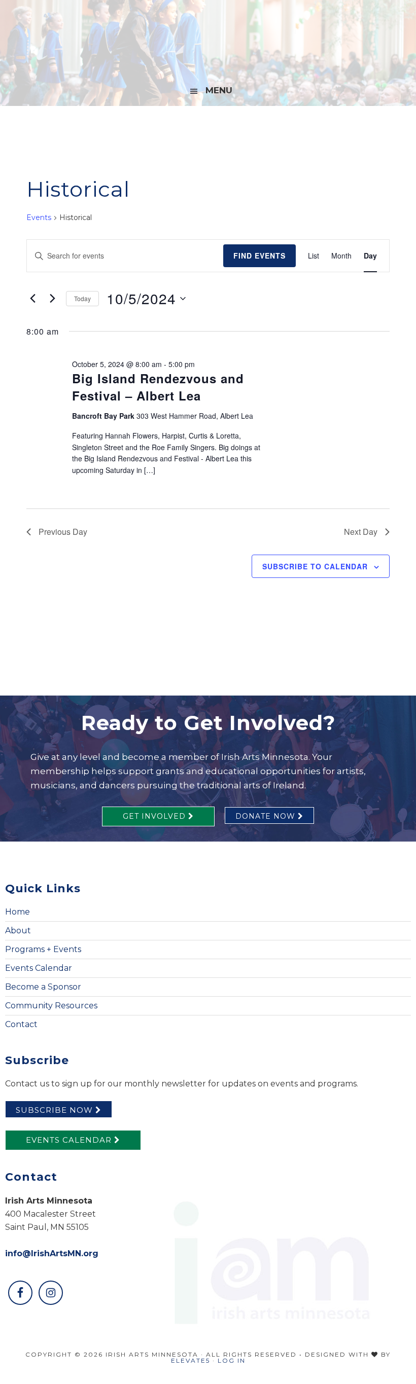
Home (17, 912)
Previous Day (63, 531)
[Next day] (52, 299)
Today (82, 298)
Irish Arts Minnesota (208, 38)
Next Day (360, 531)
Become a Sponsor (43, 987)
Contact (21, 1024)
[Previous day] (32, 299)
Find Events (259, 255)
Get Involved (155, 816)
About (18, 930)
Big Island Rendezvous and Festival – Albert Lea (158, 387)
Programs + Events (43, 949)
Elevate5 (190, 1360)
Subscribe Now (55, 1110)
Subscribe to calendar (315, 566)
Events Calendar (38, 968)
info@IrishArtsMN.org (51, 1253)
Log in (232, 1360)
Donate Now (266, 816)
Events (38, 217)
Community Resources (51, 1005)
